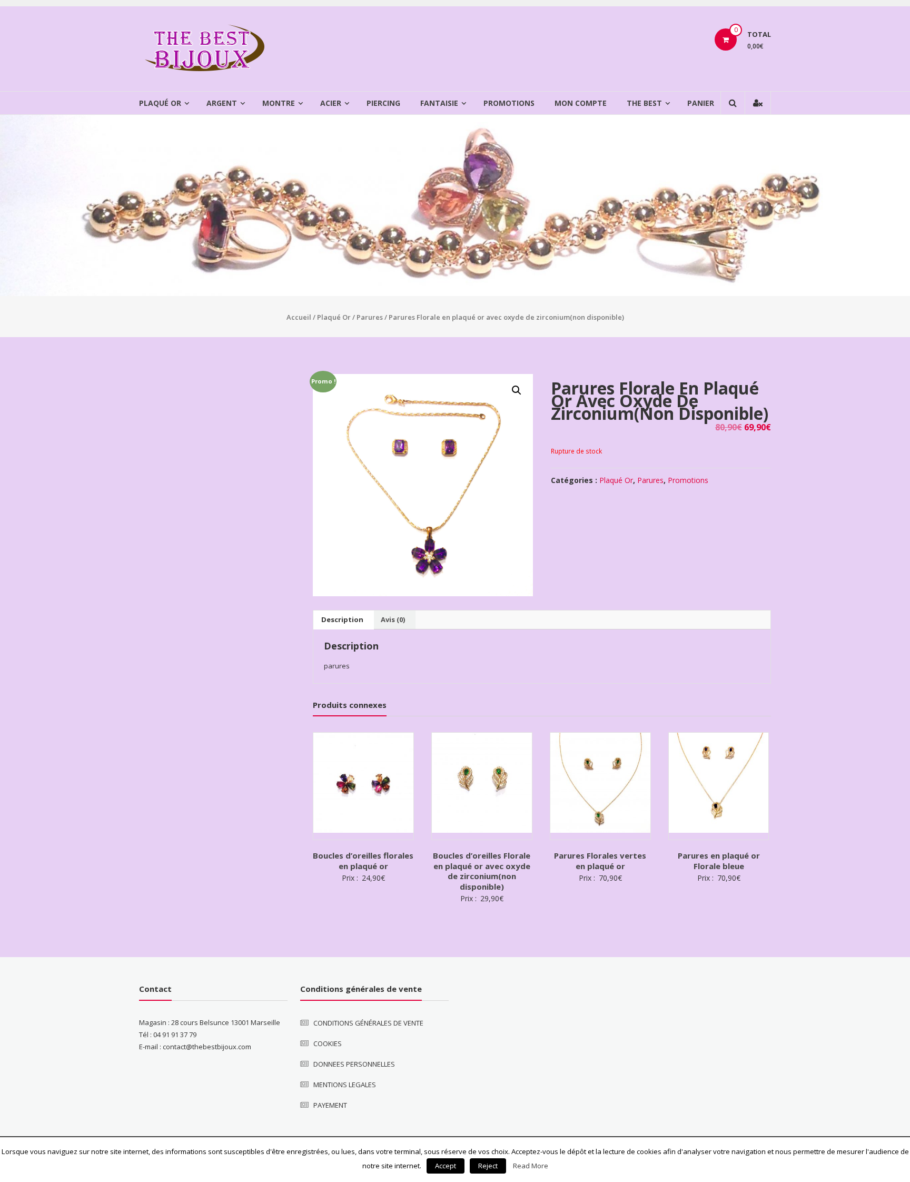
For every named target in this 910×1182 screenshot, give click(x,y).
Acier (330, 103)
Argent (221, 103)
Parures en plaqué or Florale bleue (719, 860)
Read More (530, 1165)
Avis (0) (393, 619)
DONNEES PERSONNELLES (354, 1064)
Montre (278, 103)
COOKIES (327, 1043)
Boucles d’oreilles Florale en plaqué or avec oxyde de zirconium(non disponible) (481, 871)
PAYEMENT (330, 1105)
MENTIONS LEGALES (344, 1084)
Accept (445, 1165)
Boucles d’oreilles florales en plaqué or (363, 860)
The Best (644, 103)
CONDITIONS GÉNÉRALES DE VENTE (368, 1023)
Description (342, 619)
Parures (370, 317)
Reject (488, 1165)
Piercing (383, 103)
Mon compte (581, 103)
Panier (700, 103)
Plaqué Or (160, 103)
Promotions (509, 103)
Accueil (298, 317)
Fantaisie (439, 103)
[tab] (342, 619)
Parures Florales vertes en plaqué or (600, 860)
